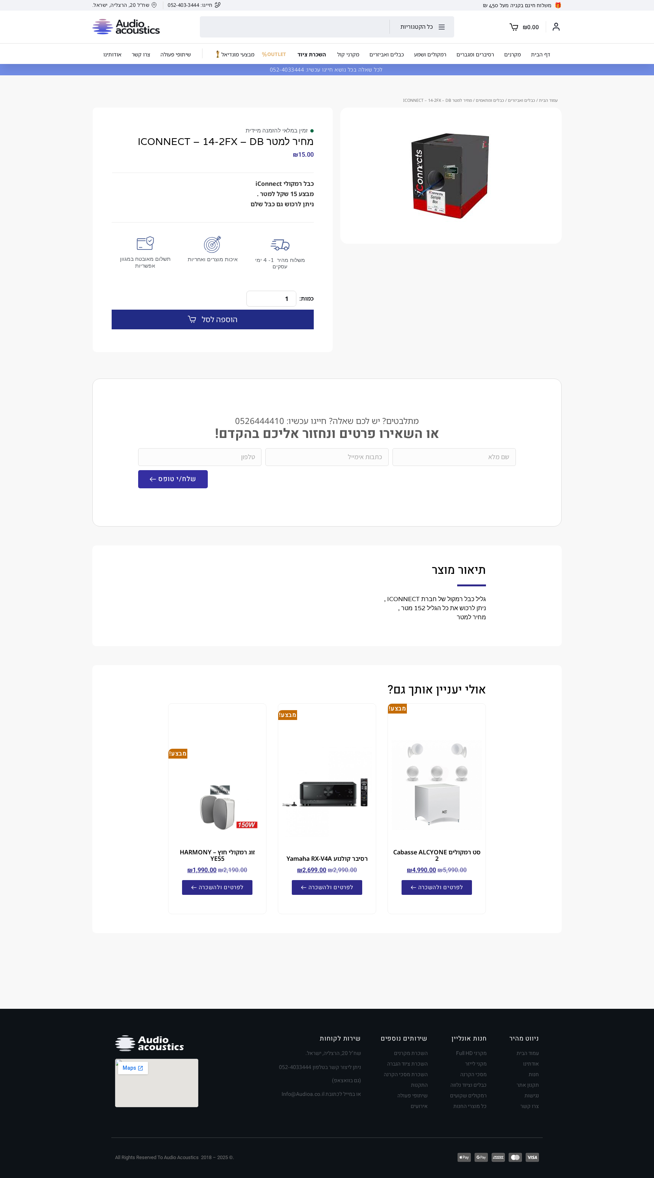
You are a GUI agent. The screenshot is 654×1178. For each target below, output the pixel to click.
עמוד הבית (548, 100)
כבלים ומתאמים (490, 100)
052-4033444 (288, 69)
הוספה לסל (220, 319)
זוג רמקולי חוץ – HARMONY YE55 (217, 855)
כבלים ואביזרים (521, 100)
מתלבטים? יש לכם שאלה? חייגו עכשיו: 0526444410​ (327, 420)
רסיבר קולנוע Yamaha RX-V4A (327, 858)
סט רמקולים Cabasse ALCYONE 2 (437, 855)
